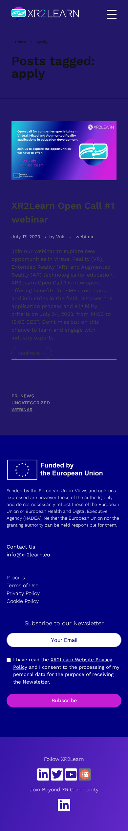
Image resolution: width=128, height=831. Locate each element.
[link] (45, 13)
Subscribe (64, 700)
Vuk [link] (61, 236)
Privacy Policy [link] (23, 593)
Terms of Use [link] (22, 585)
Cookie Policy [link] (23, 601)
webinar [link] (84, 236)
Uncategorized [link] (30, 402)
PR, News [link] (22, 395)
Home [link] (20, 42)
